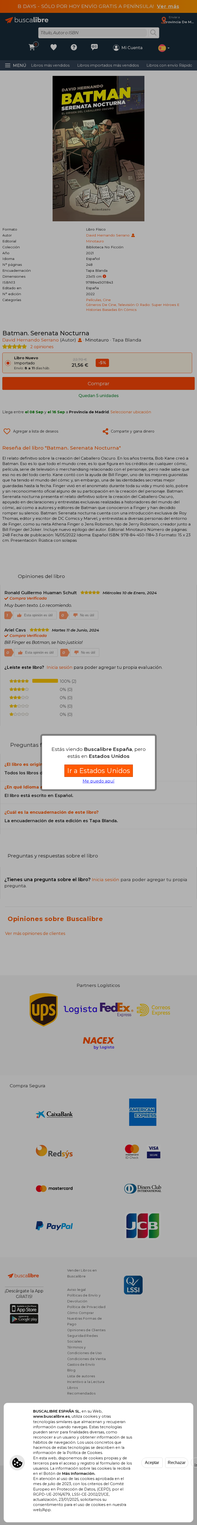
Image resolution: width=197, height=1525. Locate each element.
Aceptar (152, 1462)
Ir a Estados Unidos (98, 771)
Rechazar (176, 1462)
